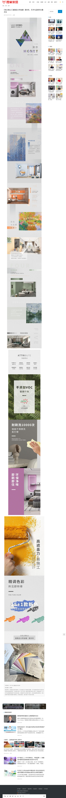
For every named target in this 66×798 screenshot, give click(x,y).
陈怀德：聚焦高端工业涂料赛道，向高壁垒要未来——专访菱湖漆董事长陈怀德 (59, 62)
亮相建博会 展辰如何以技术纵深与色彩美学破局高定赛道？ (59, 70)
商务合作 (24, 788)
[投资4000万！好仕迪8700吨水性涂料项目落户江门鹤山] (10, 730)
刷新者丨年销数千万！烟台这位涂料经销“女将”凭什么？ (51, 33)
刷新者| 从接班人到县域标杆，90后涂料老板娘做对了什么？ (51, 91)
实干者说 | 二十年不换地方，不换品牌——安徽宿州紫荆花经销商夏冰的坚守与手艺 (30, 758)
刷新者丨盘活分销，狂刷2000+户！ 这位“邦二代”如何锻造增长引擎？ (51, 99)
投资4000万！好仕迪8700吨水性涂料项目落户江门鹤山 (31, 728)
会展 (49, 2)
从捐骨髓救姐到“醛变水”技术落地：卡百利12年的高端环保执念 (59, 40)
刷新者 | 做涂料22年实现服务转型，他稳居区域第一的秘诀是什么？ (51, 70)
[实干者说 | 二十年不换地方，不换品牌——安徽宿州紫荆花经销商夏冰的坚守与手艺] (10, 760)
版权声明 (29, 788)
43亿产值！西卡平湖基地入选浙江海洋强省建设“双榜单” (51, 40)
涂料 (14, 15)
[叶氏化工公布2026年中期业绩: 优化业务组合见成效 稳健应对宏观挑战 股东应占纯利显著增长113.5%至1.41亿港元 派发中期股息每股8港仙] (10, 773)
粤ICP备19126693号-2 (22, 792)
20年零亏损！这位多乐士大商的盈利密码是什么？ (59, 91)
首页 (30, 2)
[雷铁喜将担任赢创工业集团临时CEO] (10, 719)
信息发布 (35, 788)
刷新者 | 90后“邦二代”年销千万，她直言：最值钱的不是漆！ (59, 99)
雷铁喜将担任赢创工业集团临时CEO (27, 716)
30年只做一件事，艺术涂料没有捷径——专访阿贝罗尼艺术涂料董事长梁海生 (51, 62)
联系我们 (40, 788)
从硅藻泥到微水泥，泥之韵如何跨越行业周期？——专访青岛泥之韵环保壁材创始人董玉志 (59, 54)
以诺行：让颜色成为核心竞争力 (13, 740)
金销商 (41, 2)
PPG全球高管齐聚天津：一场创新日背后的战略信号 (51, 25)
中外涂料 (46, 788)
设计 (45, 2)
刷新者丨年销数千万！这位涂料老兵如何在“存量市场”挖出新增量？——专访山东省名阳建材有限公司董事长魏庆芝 (51, 54)
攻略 (52, 2)
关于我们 (19, 788)
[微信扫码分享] (5, 796)
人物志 (37, 2)
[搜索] (60, 11)
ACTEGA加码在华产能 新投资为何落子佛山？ (59, 33)
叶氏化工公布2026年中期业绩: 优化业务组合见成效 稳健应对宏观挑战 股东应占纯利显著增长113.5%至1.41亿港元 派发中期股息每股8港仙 (31, 771)
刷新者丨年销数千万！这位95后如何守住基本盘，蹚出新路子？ (59, 83)
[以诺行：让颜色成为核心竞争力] (24, 744)
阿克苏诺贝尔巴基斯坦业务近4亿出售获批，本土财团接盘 (59, 25)
